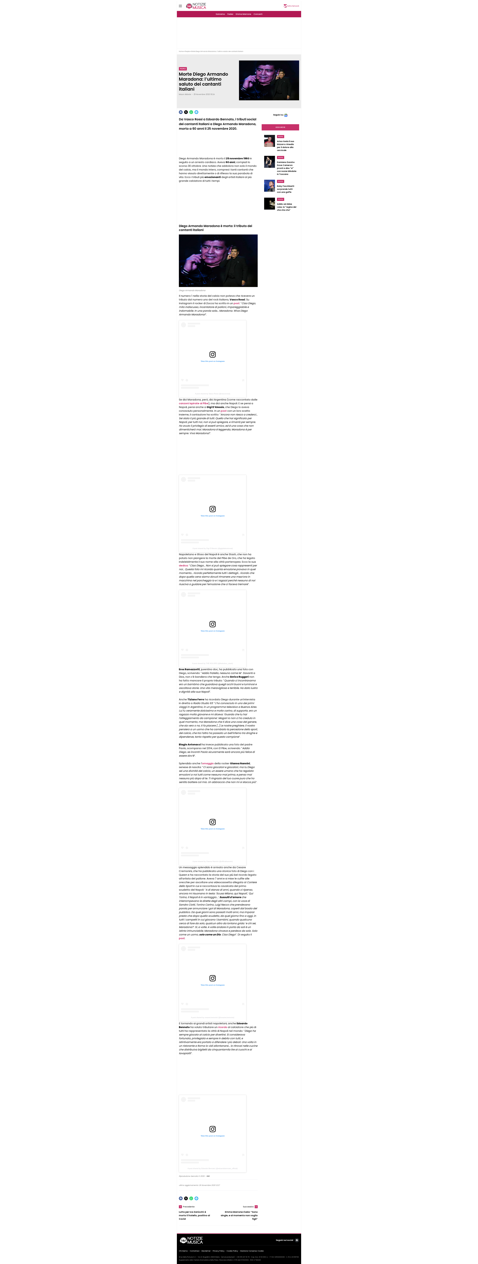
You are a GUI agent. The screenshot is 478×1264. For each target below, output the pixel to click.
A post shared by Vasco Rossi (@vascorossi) (212, 394)
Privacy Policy (218, 1251)
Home (181, 51)
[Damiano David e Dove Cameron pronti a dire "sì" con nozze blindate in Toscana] (269, 166)
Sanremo (220, 14)
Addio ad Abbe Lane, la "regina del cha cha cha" (286, 207)
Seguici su (278, 114)
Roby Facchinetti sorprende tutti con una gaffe (285, 189)
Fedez (230, 14)
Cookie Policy (232, 1251)
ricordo (222, 1027)
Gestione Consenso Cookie (252, 1251)
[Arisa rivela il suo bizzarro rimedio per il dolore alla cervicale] (269, 144)
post (236, 303)
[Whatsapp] (191, 112)
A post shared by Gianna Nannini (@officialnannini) (213, 861)
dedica (183, 565)
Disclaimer (206, 1251)
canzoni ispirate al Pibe (193, 403)
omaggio (208, 763)
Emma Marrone (243, 14)
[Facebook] (181, 112)
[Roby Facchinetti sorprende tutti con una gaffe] (269, 187)
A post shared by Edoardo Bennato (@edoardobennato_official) (213, 1168)
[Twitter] (186, 112)
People (187, 51)
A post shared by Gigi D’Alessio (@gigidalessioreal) (213, 548)
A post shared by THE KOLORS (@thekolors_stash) (212, 663)
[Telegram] (196, 112)
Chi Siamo (183, 1251)
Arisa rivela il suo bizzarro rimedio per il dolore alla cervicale (285, 146)
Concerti (258, 14)
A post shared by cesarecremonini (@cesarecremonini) (212, 1017)
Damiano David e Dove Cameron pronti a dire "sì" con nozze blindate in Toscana (286, 168)
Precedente (189, 1206)
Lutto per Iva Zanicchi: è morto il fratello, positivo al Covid (194, 1215)
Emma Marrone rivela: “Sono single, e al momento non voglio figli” (239, 1215)
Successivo (248, 1206)
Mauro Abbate (185, 94)
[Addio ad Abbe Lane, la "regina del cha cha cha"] (269, 205)
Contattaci (194, 1251)
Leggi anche (280, 127)
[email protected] (228, 1257)
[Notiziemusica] (196, 6)
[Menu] (182, 6)
